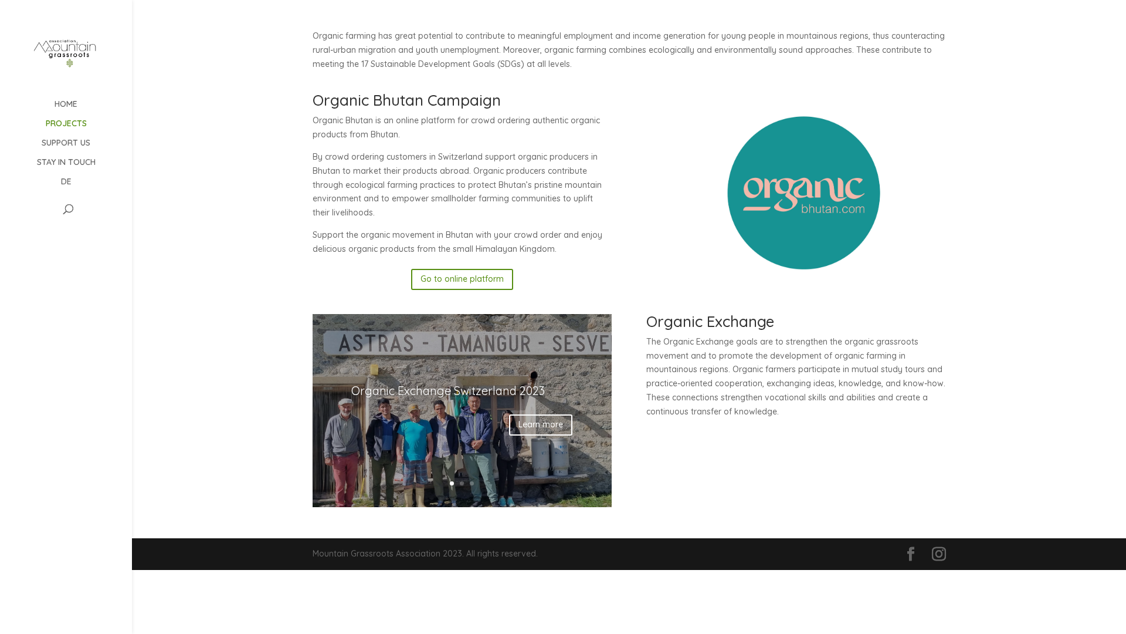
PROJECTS (66, 124)
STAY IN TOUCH (66, 162)
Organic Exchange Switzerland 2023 (448, 390)
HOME (66, 104)
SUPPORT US (66, 143)
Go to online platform (462, 279)
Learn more (540, 424)
